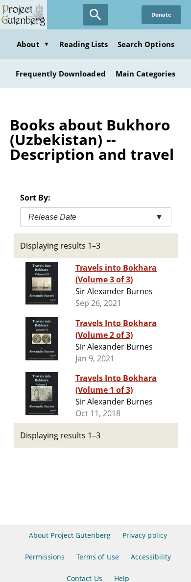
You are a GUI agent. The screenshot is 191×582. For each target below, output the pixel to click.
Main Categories (146, 73)
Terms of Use (97, 556)
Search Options (146, 44)
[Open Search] (95, 14)
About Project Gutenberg (70, 535)
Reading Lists (83, 44)
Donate (161, 14)
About (33, 44)
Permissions (45, 556)
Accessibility (151, 556)
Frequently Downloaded (61, 73)
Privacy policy (144, 535)
